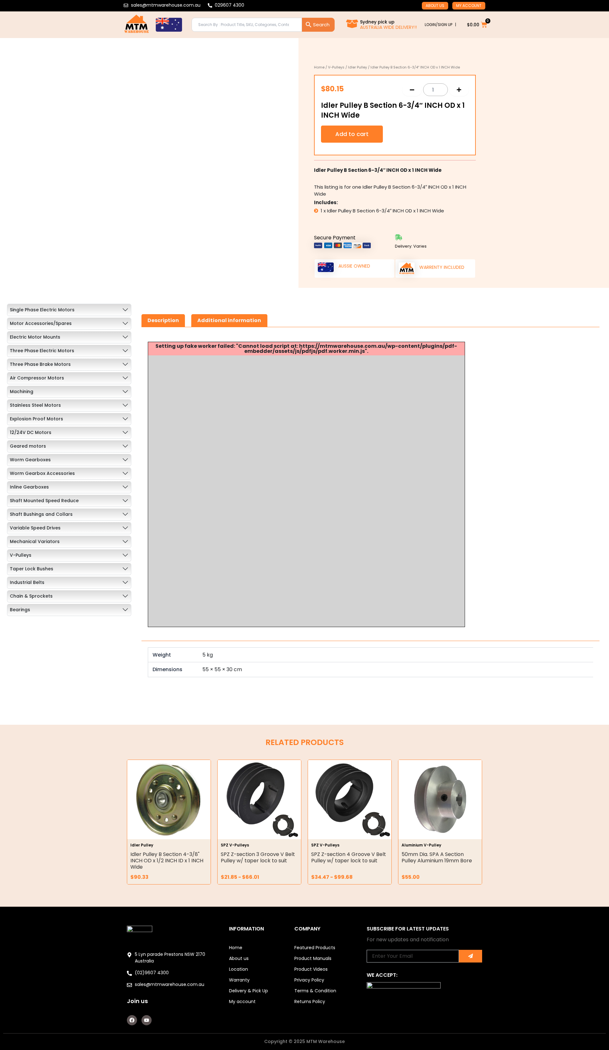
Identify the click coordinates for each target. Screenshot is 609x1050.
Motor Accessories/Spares (41, 323)
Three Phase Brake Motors (40, 364)
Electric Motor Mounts (35, 337)
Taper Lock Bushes (31, 569)
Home (319, 67)
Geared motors (28, 446)
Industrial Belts (27, 582)
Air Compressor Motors (37, 378)
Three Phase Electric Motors (42, 350)
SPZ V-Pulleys (235, 845)
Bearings (20, 609)
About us (435, 5)
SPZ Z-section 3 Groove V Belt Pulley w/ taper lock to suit (258, 857)
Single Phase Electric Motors (42, 310)
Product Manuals (312, 958)
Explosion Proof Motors (36, 419)
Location (238, 969)
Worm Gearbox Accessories (42, 473)
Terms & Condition (315, 991)
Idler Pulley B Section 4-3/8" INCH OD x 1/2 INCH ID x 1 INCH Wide (166, 861)
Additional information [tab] (229, 320)
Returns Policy (309, 1001)
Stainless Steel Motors (35, 405)
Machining (21, 391)
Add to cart (352, 134)
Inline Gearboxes (29, 487)
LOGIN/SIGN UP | (440, 24)
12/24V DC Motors (30, 432)
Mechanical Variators (35, 541)
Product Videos (311, 969)
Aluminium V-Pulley (421, 845)
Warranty (239, 980)
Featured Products (314, 947)
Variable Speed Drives (35, 528)
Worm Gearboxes (30, 460)
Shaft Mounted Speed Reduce (44, 500)
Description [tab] (163, 320)
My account (468, 5)
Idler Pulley (357, 67)
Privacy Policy (309, 980)
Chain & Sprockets (31, 596)
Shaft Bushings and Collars (41, 514)
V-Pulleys (336, 67)
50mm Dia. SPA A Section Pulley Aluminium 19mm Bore (437, 857)
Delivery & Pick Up (248, 991)
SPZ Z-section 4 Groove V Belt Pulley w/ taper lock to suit (348, 857)
